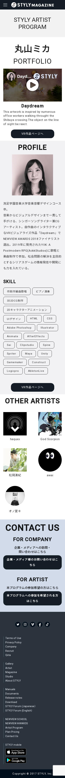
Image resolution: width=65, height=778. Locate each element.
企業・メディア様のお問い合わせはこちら (32, 562)
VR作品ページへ (32, 133)
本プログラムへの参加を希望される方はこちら (32, 598)
